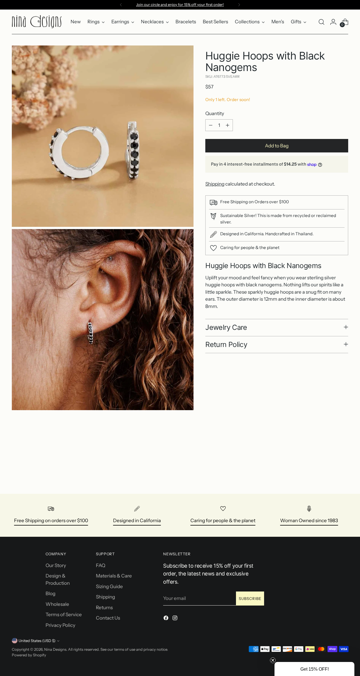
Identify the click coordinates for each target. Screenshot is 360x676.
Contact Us (108, 618)
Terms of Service (64, 614)
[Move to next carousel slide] (343, 474)
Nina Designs (55, 649)
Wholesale (57, 604)
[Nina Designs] (37, 22)
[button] (314, 669)
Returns (104, 607)
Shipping (214, 184)
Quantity (214, 113)
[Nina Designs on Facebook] (166, 619)
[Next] (239, 5)
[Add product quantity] (227, 125)
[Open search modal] (321, 22)
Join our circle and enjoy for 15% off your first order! (180, 4)
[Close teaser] (273, 660)
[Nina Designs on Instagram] (175, 619)
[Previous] (121, 5)
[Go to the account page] (333, 22)
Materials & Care (114, 576)
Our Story (56, 565)
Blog (50, 593)
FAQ (100, 565)
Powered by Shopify (29, 655)
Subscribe (250, 598)
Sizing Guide (109, 586)
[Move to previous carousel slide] (330, 474)
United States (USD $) (37, 640)
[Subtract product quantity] (211, 125)
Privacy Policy (60, 625)
